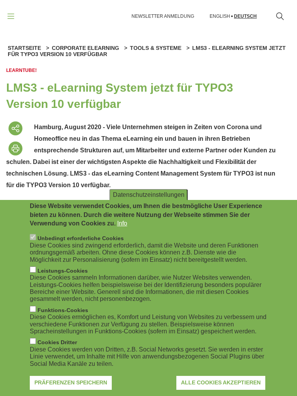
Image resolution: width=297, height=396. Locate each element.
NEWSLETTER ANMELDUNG (162, 16)
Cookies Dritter (57, 342)
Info (122, 223)
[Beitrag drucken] (15, 148)
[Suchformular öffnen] (280, 16)
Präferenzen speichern (70, 382)
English (220, 16)
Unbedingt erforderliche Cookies (81, 238)
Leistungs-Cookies (63, 271)
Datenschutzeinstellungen (148, 194)
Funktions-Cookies (63, 310)
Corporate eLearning (85, 48)
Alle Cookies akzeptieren (221, 382)
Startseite (24, 48)
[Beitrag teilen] (15, 128)
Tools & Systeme (155, 48)
